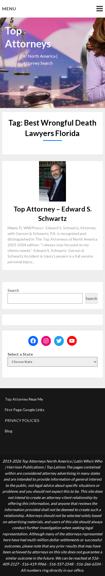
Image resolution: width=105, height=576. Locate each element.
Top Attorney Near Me (24, 399)
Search (13, 290)
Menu (9, 8)
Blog (8, 431)
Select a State (20, 354)
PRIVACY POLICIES (22, 420)
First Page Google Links (24, 409)
